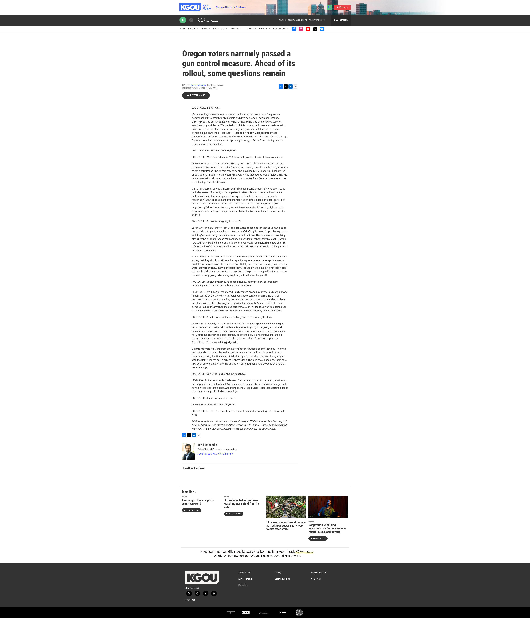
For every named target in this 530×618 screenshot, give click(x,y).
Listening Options (282, 579)
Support (236, 29)
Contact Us (279, 29)
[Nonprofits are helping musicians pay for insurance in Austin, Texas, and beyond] (328, 507)
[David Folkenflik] (188, 451)
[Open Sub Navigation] (197, 29)
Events (263, 29)
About (250, 29)
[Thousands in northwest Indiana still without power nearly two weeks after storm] (286, 507)
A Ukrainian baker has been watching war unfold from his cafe (242, 504)
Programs (219, 29)
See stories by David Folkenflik (215, 453)
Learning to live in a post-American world (198, 502)
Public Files (243, 585)
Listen (191, 29)
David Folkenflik (198, 85)
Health (311, 521)
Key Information (245, 579)
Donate (343, 7)
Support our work (318, 573)
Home (182, 29)
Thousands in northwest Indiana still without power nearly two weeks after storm (286, 525)
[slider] (195, 20)
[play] (183, 20)
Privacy (278, 573)
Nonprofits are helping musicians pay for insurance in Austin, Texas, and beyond (327, 528)
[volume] (191, 20)
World (184, 497)
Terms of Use (244, 573)
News (204, 29)
